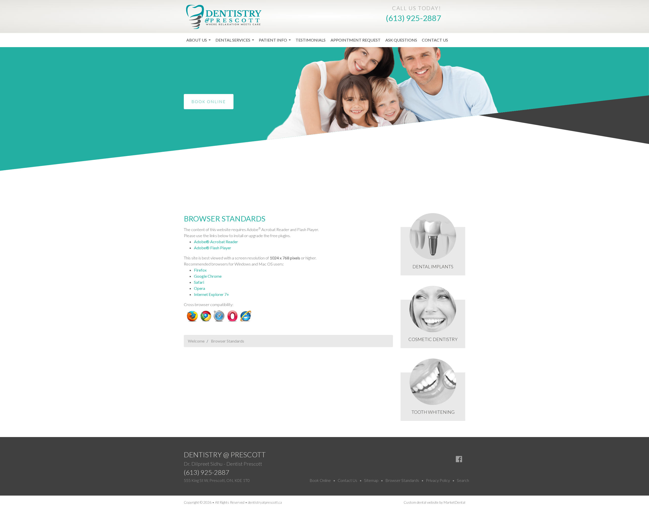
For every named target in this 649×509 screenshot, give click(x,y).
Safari (199, 282)
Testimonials (311, 39)
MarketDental (454, 502)
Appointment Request (356, 39)
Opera (199, 288)
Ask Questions (401, 39)
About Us (197, 39)
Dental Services (233, 39)
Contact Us (435, 39)
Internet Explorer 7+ (211, 294)
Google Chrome (208, 276)
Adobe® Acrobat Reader (216, 241)
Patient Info (273, 39)
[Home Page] (224, 16)
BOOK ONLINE (208, 101)
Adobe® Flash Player (212, 247)
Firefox (200, 270)
